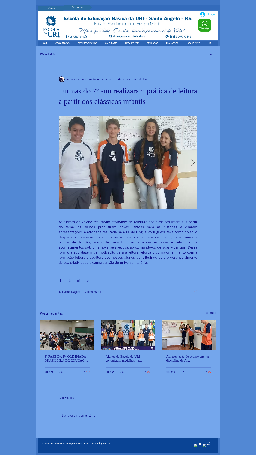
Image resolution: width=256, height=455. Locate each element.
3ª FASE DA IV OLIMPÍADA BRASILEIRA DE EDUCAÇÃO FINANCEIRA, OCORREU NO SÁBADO (67, 359)
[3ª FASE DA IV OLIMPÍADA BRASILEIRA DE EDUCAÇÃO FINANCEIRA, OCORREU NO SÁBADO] (67, 335)
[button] (211, 53)
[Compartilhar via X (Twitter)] (69, 280)
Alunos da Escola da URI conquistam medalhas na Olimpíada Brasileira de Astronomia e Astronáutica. (124, 359)
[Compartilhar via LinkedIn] (79, 280)
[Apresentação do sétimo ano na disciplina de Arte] (189, 335)
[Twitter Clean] (200, 443)
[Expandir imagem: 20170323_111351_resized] (128, 162)
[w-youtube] (208, 443)
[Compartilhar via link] (88, 280)
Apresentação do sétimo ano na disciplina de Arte (187, 358)
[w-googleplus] (204, 445)
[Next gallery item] (193, 162)
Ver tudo (210, 313)
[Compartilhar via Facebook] (60, 280)
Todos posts (47, 53)
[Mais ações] (195, 79)
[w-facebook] (196, 445)
